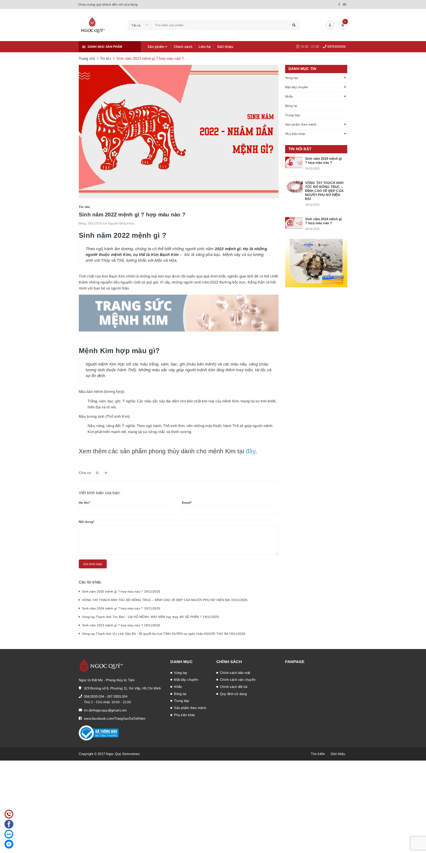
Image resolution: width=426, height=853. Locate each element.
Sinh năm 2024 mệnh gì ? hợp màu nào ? (323, 221)
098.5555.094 (94, 696)
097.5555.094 (117, 696)
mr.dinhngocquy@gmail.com (105, 710)
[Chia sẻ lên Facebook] (97, 472)
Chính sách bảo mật (235, 673)
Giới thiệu (225, 47)
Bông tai (291, 106)
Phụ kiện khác (295, 134)
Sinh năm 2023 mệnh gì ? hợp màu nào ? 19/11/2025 (121, 625)
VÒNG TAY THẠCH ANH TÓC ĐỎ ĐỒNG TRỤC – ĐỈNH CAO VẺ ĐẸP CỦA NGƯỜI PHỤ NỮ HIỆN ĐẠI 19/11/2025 (165, 600)
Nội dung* (86, 521)
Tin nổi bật (299, 149)
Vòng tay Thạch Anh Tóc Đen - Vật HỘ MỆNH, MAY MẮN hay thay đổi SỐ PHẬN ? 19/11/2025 (150, 617)
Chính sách (183, 47)
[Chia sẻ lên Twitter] (106, 472)
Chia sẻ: (85, 473)
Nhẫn (289, 96)
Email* (187, 502)
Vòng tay (291, 78)
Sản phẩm (156, 47)
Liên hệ (205, 47)
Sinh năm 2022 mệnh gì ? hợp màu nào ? (132, 215)
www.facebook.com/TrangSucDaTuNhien (115, 718)
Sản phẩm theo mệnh (301, 124)
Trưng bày (292, 115)
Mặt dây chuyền (296, 87)
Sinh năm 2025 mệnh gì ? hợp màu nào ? (323, 160)
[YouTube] (344, 4)
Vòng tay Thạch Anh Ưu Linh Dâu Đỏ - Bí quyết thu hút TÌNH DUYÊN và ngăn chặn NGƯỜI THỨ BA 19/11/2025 (163, 633)
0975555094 (336, 46)
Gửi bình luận (92, 564)
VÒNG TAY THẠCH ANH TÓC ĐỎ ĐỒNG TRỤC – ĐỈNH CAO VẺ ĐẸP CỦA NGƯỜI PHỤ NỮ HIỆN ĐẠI (324, 191)
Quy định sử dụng (233, 694)
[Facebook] (339, 4)
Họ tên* (84, 502)
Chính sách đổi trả (233, 687)
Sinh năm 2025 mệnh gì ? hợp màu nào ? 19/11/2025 (121, 591)
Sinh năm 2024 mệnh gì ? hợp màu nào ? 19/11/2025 (121, 608)
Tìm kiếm (318, 754)
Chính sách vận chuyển (237, 679)
